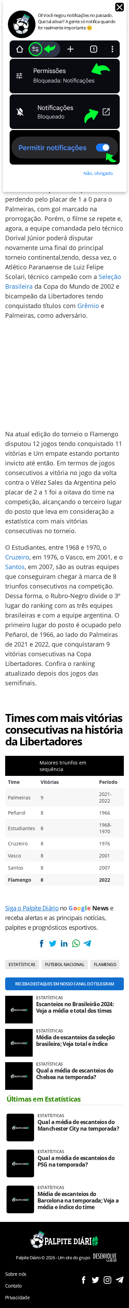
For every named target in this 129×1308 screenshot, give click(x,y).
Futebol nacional (64, 964)
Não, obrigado (98, 173)
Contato (13, 1285)
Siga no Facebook (83, 1279)
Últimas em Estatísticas (44, 1099)
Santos (15, 567)
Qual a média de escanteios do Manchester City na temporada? (78, 1125)
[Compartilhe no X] (52, 943)
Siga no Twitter (95, 1279)
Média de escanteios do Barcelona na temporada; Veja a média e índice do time (78, 1200)
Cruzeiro (17, 557)
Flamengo (105, 964)
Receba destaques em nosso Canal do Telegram (64, 984)
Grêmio (88, 306)
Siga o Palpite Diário (31, 908)
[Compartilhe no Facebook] (41, 943)
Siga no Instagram (107, 1279)
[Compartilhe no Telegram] (87, 943)
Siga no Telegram (119, 1279)
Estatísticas (22, 964)
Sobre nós (15, 1274)
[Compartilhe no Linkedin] (64, 943)
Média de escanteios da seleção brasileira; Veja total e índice (75, 1040)
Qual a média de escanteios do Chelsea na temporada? (74, 1073)
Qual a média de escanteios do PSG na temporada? (76, 1161)
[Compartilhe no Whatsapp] (76, 943)
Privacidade (17, 1297)
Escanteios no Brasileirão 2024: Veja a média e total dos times (75, 1007)
